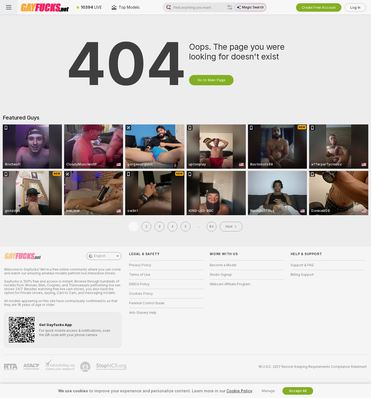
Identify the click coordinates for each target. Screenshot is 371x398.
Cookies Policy (141, 294)
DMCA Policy (139, 284)
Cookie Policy (239, 391)
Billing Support (302, 275)
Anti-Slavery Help (142, 313)
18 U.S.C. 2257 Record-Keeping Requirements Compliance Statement (312, 367)
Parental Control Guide (146, 303)
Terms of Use (139, 275)
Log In (355, 7)
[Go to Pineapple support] (86, 367)
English (99, 256)
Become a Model (223, 265)
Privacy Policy (140, 265)
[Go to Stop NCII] (112, 366)
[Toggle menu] (8, 7)
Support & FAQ (302, 265)
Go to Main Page (211, 80)
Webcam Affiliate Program (230, 284)
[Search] (230, 7)
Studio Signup (221, 275)
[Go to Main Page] (44, 7)
